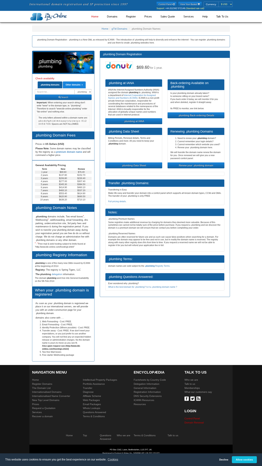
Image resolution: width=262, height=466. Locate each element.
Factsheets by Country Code (150, 379)
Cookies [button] (113, 459)
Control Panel (192, 418)
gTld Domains (119, 28)
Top (85, 435)
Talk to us (189, 383)
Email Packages (92, 404)
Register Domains (42, 383)
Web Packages (91, 400)
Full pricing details (117, 201)
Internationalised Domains (46, 391)
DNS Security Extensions (148, 396)
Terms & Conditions (94, 416)
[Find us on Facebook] (187, 398)
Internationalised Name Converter (51, 396)
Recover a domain (42, 416)
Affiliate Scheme (92, 396)
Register (131, 16)
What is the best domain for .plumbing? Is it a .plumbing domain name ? (142, 287)
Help (205, 16)
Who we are (191, 379)
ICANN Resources (144, 400)
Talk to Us (222, 16)
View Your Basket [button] (189, 4)
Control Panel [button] (165, 4)
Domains (112, 16)
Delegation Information (146, 383)
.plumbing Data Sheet (134, 165)
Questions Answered (94, 412)
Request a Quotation (43, 408)
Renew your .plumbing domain (196, 165)
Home (94, 16)
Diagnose (88, 391)
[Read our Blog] (198, 398)
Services (188, 16)
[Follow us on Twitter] (193, 398)
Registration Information (147, 391)
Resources (140, 404)
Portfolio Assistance (94, 383)
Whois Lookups (91, 408)
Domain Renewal (194, 422)
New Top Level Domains (45, 400)
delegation (57, 274)
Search (64, 97)
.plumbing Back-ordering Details (196, 115)
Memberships (192, 388)
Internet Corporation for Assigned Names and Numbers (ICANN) (132, 96)
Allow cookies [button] (244, 459)
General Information (145, 388)
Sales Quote (167, 16)
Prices (148, 16)
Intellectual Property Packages (100, 379)
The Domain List (41, 388)
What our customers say (198, 391)
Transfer (87, 388)
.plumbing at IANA (134, 121)
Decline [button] (223, 459)
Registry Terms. (157, 266)
